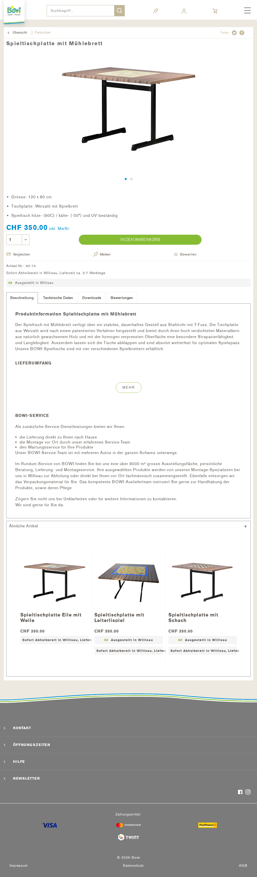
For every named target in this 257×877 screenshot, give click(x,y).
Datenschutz (133, 865)
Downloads (91, 298)
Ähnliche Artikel (23, 526)
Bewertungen (122, 298)
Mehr (128, 387)
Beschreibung (22, 298)
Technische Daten (58, 298)
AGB (243, 865)
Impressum (19, 865)
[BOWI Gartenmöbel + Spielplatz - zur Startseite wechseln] (14, 10)
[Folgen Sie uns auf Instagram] (248, 792)
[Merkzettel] (155, 11)
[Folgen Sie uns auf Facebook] (240, 792)
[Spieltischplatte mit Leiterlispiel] (128, 582)
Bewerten (188, 254)
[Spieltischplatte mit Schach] (202, 582)
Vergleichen (21, 254)
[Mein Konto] (184, 11)
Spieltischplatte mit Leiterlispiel (119, 617)
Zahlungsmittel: (128, 814)
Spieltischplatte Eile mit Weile (51, 617)
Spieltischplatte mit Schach (193, 617)
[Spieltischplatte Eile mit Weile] (54, 582)
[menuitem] (247, 11)
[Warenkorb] (215, 11)
